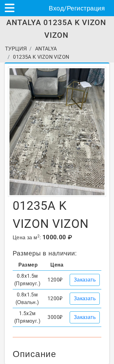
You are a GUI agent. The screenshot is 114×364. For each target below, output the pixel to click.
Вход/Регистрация (77, 8)
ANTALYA (46, 49)
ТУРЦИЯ (16, 49)
